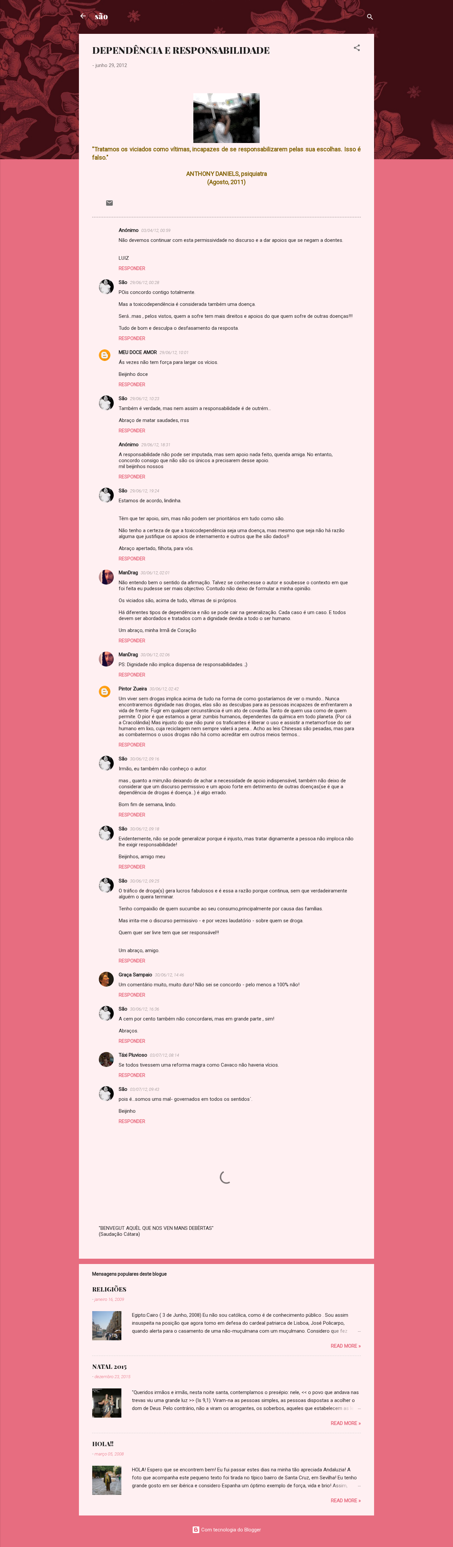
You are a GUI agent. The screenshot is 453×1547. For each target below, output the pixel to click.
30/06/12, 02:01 (155, 572)
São (123, 282)
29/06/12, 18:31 (155, 444)
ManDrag (128, 573)
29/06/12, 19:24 (144, 490)
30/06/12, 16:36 (144, 1009)
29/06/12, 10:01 (174, 352)
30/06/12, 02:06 (155, 654)
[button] (357, 49)
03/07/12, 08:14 (164, 1055)
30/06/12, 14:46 (169, 974)
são (101, 16)
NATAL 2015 (109, 1367)
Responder (132, 268)
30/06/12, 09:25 (144, 881)
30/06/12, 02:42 (164, 688)
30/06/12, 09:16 (144, 758)
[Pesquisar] (370, 18)
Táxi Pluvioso (133, 1055)
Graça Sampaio (135, 975)
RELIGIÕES (109, 1289)
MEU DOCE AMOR (138, 352)
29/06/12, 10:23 (144, 398)
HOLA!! (102, 1444)
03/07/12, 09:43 (144, 1089)
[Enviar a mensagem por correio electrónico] (109, 205)
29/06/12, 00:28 (144, 282)
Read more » (346, 1346)
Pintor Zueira (133, 689)
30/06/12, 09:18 (144, 828)
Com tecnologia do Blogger (230, 1530)
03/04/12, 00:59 (155, 230)
